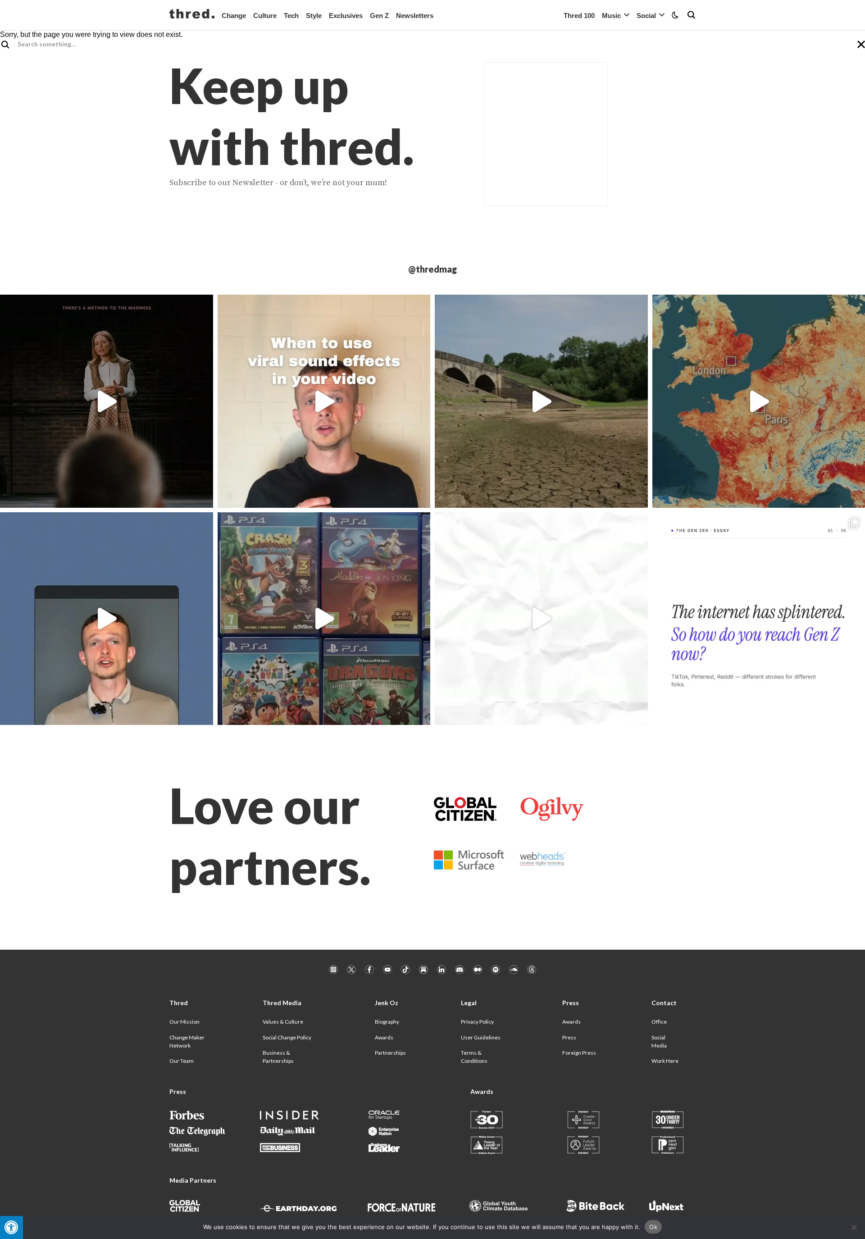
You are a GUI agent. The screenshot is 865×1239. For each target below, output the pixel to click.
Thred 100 (579, 15)
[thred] (191, 15)
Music (611, 15)
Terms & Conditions (474, 1056)
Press (569, 1037)
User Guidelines (481, 1037)
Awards (384, 1037)
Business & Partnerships (278, 1056)
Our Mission (184, 1021)
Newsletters (414, 15)
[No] (853, 1227)
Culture (265, 15)
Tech (291, 15)
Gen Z (379, 15)
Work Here (664, 1060)
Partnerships (390, 1052)
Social (646, 15)
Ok (653, 1226)
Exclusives (346, 15)
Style (314, 15)
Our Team (181, 1060)
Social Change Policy (287, 1037)
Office (659, 1021)
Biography (387, 1021)
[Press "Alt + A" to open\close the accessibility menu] (11, 1227)
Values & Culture (283, 1021)
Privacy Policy (477, 1021)
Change (234, 15)
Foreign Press (579, 1052)
